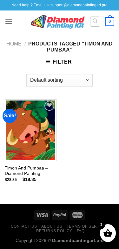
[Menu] (8, 21)
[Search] (95, 22)
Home (14, 43)
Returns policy (54, 231)
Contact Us (24, 226)
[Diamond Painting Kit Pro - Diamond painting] (58, 22)
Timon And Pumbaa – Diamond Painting (26, 171)
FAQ (81, 231)
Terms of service (87, 226)
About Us (51, 226)
